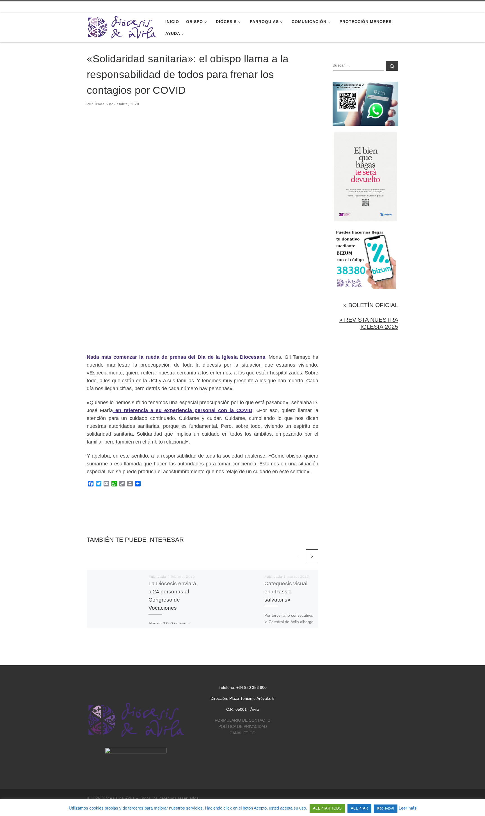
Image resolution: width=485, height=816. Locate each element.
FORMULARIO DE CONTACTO (243, 720)
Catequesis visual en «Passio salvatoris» (285, 591)
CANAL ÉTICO (242, 733)
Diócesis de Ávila (118, 798)
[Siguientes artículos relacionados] (312, 555)
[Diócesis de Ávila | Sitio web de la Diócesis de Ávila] (122, 27)
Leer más (408, 808)
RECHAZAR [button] (385, 808)
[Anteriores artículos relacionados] (298, 555)
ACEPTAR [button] (359, 808)
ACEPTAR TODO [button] (327, 808)
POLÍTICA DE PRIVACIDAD (242, 726)
